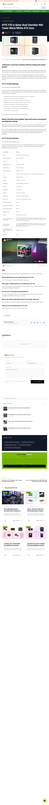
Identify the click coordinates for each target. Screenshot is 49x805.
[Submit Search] (43, 7)
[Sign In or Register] (37, 4)
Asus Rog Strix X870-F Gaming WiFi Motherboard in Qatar (36, 544)
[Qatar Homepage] (8, 4)
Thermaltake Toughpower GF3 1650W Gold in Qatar (12, 544)
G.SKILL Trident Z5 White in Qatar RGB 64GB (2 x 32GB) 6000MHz (35, 511)
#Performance (7, 315)
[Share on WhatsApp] (41, 322)
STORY (16, 520)
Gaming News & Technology (28, 442)
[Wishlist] (41, 4)
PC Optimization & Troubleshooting (12, 447)
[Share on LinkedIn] (38, 322)
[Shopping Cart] (45, 4)
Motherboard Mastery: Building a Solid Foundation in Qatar (12, 511)
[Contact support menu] (45, 801)
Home (3, 59)
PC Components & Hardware (8, 21)
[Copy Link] (44, 322)
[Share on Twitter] (34, 322)
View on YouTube (41, 265)
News (7, 59)
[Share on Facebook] (31, 322)
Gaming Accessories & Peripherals (12, 442)
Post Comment (37, 381)
